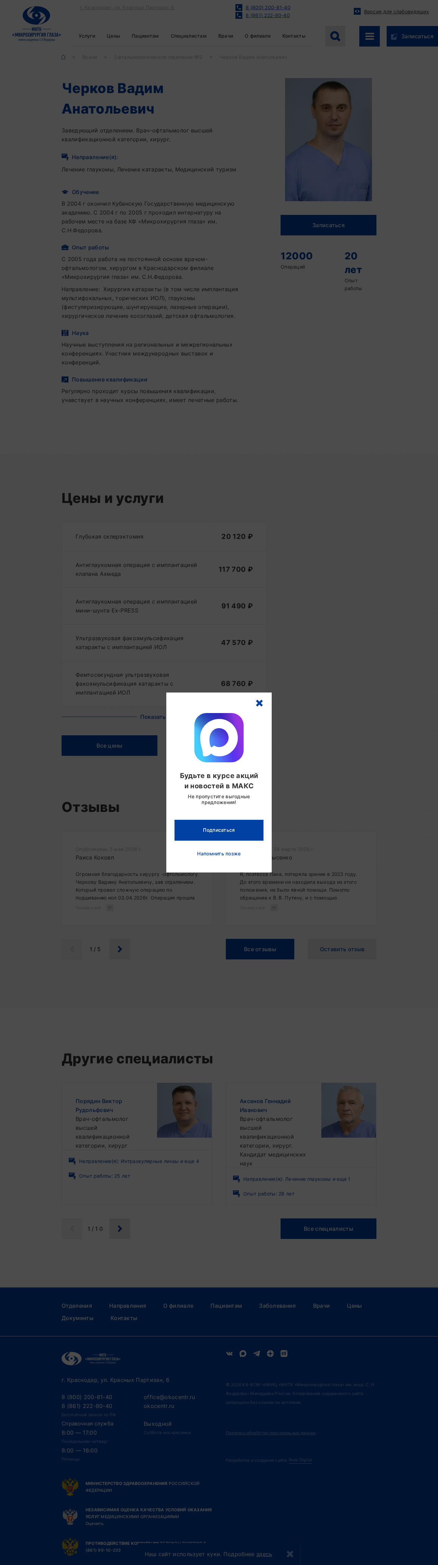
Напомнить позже (219, 853)
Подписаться (219, 830)
